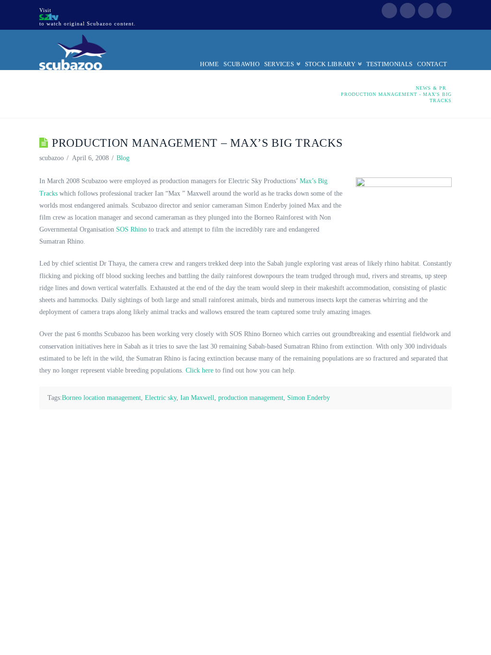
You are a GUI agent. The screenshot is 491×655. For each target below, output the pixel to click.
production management (250, 397)
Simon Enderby (308, 397)
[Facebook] (389, 10)
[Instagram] (444, 10)
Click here (199, 370)
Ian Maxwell (197, 397)
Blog (123, 158)
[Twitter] (407, 10)
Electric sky (160, 397)
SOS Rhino (131, 229)
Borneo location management (101, 397)
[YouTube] (425, 10)
